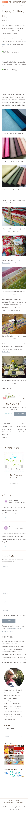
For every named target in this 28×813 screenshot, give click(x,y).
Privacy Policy (8, 802)
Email (5, 602)
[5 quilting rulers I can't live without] (19, 759)
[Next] (22, 466)
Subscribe (20, 413)
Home (11, 800)
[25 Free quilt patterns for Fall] (9, 749)
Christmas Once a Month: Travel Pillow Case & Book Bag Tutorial (7, 430)
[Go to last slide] (6, 466)
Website (5, 610)
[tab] (10, 483)
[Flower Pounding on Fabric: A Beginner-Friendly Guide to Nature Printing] (9, 759)
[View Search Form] (3, 5)
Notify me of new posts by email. (15, 616)
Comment (6, 566)
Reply (4, 517)
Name (5, 593)
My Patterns (20, 802)
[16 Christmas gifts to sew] (19, 749)
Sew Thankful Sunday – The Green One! (21, 427)
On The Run (6, 352)
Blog (17, 800)
